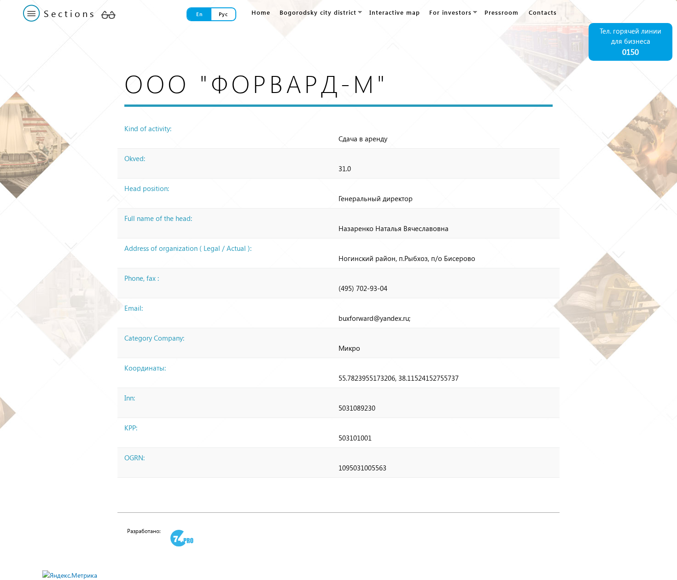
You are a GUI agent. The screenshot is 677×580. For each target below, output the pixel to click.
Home (260, 12)
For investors (448, 12)
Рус (223, 14)
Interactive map (394, 12)
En (199, 14)
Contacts (543, 12)
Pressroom (501, 12)
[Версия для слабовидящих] (108, 15)
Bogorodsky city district (315, 12)
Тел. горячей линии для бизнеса (630, 41)
